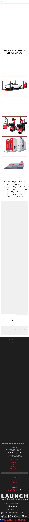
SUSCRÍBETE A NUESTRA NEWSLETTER (14, 473)
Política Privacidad (7, 520)
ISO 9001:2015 (14, 466)
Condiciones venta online (19, 520)
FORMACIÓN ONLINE (14, 485)
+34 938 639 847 (13, 508)
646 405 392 (18, 452)
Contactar (14, 464)
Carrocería (7, 151)
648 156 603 (15, 453)
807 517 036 (10, 456)
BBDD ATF (14, 483)
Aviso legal (24, 519)
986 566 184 (10, 452)
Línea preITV (7, 171)
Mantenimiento (9, 111)
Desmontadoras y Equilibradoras (14, 131)
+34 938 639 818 (13, 506)
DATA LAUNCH (14, 480)
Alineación (7, 91)
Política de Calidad (14, 468)
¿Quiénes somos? (14, 462)
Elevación (7, 71)
